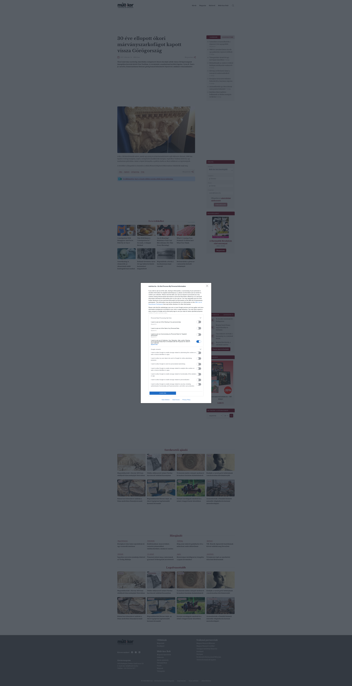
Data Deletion (166, 399)
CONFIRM (162, 393)
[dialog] (176, 343)
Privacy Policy (186, 399)
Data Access (176, 399)
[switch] (198, 322)
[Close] (207, 286)
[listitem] (176, 318)
